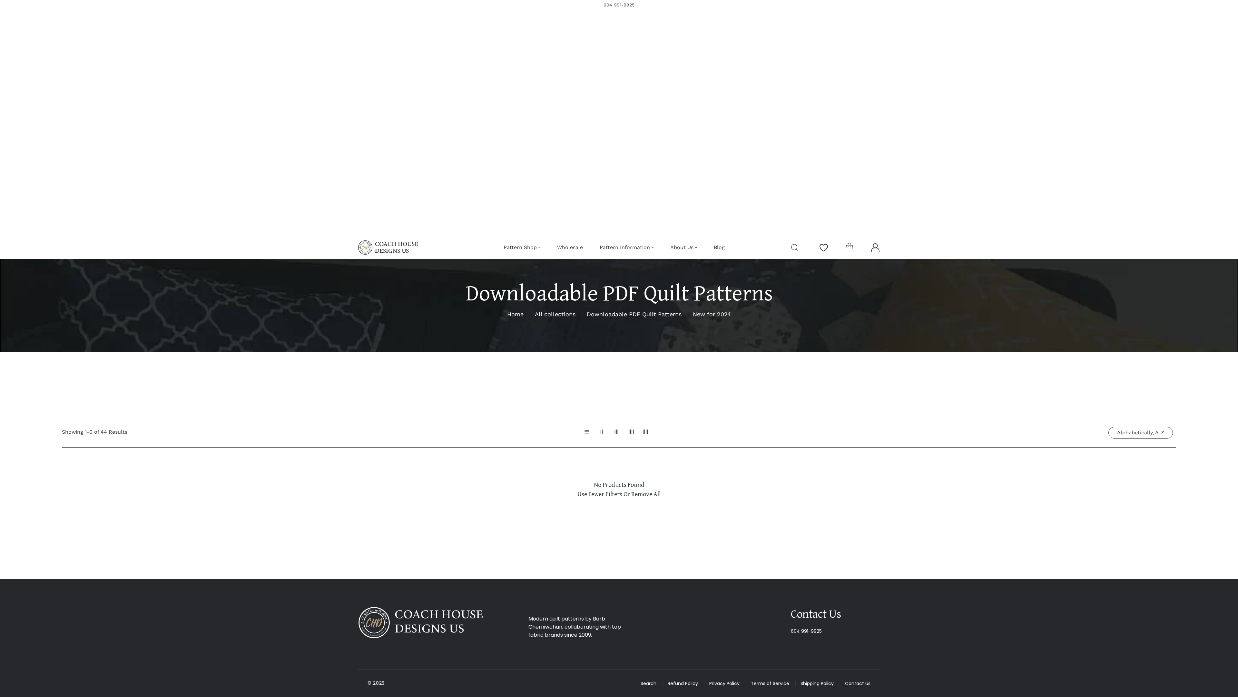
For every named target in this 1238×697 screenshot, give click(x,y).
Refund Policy (683, 683)
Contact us (857, 683)
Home (515, 314)
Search (648, 683)
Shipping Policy (817, 683)
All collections (555, 314)
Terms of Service (770, 683)
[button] (849, 247)
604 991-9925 (806, 631)
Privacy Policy (724, 683)
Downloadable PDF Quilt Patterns (634, 314)
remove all (646, 494)
